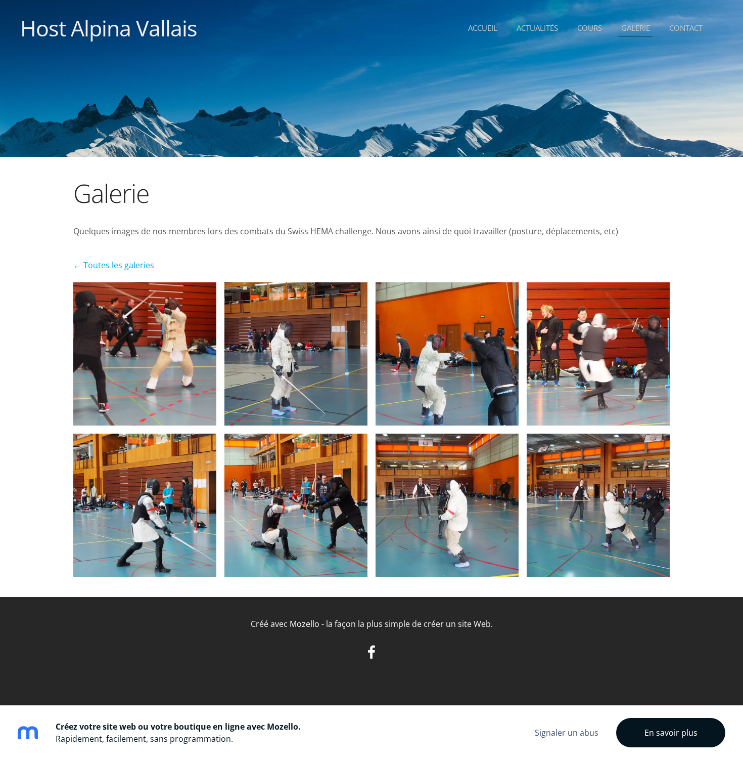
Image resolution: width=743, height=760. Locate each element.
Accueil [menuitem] (482, 28)
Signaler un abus (566, 732)
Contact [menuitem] (686, 28)
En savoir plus (671, 732)
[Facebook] (371, 652)
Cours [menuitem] (589, 28)
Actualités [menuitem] (537, 28)
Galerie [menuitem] (635, 28)
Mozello (304, 623)
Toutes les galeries (118, 265)
